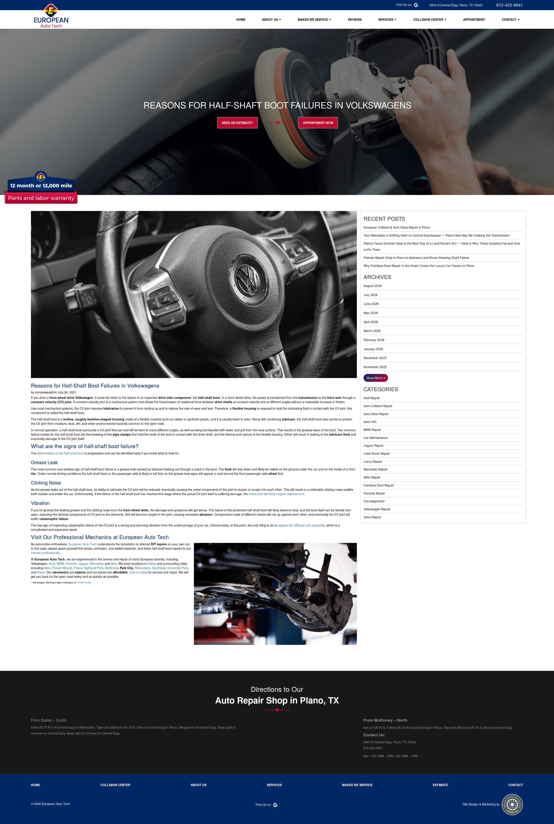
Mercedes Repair (376, 469)
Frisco (78, 568)
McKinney (111, 568)
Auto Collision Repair (378, 406)
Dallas (152, 563)
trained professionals (45, 552)
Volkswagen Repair (377, 509)
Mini (114, 563)
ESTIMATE (440, 785)
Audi (52, 563)
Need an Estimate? (237, 123)
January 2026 (373, 349)
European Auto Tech (83, 544)
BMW (60, 563)
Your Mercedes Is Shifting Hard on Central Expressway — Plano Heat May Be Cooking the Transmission (436, 235)
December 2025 (375, 358)
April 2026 (371, 322)
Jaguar (83, 563)
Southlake (159, 568)
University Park (177, 568)
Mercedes (96, 563)
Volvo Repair (372, 517)
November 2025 (375, 367)
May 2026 (371, 313)
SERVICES (385, 19)
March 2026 (372, 331)
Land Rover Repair (377, 453)
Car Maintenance (376, 437)
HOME (240, 19)
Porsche (71, 563)
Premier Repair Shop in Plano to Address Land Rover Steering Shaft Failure (416, 257)
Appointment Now (318, 123)
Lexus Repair (373, 461)
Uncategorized (374, 501)
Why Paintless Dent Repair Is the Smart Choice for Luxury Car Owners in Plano (419, 265)
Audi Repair (372, 398)
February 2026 (374, 340)
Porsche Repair (374, 493)
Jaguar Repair (373, 445)
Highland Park (93, 568)
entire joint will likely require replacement (276, 494)
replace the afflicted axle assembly (301, 525)
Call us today (138, 572)
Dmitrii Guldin (84, 582)
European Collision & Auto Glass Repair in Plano (397, 227)
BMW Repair (372, 429)
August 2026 (373, 286)
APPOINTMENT (474, 19)
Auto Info (370, 421)
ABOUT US (270, 19)
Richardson (142, 568)
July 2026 (371, 295)
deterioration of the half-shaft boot (60, 453)
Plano (41, 572)
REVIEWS (355, 19)
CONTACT (509, 19)
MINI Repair (372, 477)
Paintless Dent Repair (379, 485)
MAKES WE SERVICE (313, 19)
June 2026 (371, 304)
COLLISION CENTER (428, 19)
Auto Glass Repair (376, 414)
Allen (47, 568)
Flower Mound (62, 568)
